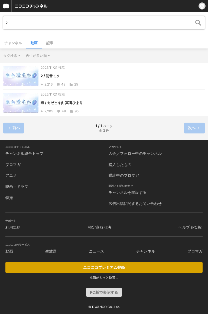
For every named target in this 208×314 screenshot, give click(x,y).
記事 (49, 43)
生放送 (51, 251)
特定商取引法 (99, 227)
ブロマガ (13, 164)
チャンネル (13, 43)
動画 (34, 43)
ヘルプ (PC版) (190, 227)
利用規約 (13, 227)
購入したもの (120, 164)
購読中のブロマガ (124, 175)
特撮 (9, 197)
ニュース (96, 251)
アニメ (11, 175)
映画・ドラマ (16, 186)
